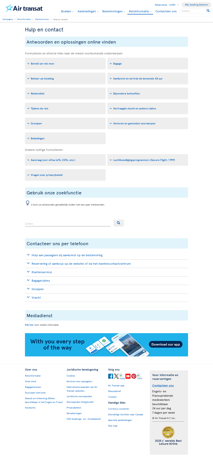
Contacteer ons (166, 11)
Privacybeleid (74, 407)
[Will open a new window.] (110, 377)
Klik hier (29, 324)
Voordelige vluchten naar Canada (125, 414)
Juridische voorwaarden (79, 396)
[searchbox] (195, 10)
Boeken (65, 11)
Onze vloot (30, 381)
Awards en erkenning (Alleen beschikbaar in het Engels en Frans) (44, 400)
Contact (112, 396)
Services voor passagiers (79, 381)
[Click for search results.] (208, 10)
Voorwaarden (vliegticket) (80, 401)
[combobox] (67, 223)
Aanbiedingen (86, 11)
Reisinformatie (138, 11)
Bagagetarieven (33, 387)
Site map (112, 425)
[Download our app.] (106, 355)
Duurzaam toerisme (35, 392)
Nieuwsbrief (114, 391)
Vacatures (30, 407)
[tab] (65, 63)
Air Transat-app (116, 385)
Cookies (71, 375)
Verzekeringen (74, 413)
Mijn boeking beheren (196, 4)
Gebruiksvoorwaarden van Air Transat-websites (82, 388)
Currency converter (118, 408)
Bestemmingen (112, 11)
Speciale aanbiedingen (120, 420)
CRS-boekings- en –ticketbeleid (84, 418)
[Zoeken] (119, 223)
